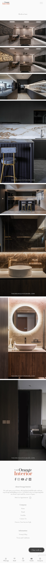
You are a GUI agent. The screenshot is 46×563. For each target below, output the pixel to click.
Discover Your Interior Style (23, 522)
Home (23, 508)
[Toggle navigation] (41, 3)
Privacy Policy (23, 534)
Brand (23, 512)
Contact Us (23, 519)
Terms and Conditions (23, 538)
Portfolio (23, 515)
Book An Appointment (21, 497)
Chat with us (36, 550)
